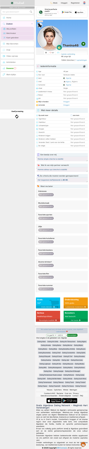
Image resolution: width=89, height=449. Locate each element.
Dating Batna (57, 345)
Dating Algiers (81, 341)
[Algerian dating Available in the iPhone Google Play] (69, 399)
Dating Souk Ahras (80, 378)
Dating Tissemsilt (54, 386)
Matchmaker (11, 33)
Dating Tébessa (58, 382)
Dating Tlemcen (81, 386)
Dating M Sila (56, 364)
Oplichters (58, 390)
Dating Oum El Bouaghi (72, 371)
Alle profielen (11, 29)
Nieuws (49, 390)
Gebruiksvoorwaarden (49, 396)
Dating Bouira (80, 349)
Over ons (68, 393)
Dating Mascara (68, 364)
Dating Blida (53, 349)
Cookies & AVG (49, 393)
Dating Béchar (67, 345)
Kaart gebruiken (12, 38)
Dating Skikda (67, 378)
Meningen (73, 390)
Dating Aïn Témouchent (67, 341)
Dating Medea (79, 364)
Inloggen (64, 3)
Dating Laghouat (45, 364)
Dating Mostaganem (54, 367)
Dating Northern (79, 367)
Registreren (75, 3)
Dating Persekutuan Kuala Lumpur (51, 375)
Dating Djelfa (81, 353)
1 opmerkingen (81, 60)
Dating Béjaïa (78, 345)
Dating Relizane (69, 375)
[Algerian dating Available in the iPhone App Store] (54, 399)
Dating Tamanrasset (45, 382)
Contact (75, 396)
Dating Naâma (68, 367)
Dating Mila (42, 367)
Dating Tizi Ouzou (68, 386)
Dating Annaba (46, 345)
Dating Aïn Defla (53, 341)
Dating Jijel (65, 360)
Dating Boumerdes (45, 353)
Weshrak (18, 3)
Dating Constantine (68, 353)
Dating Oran (48, 371)
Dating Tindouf (80, 382)
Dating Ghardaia (79, 356)
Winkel (65, 390)
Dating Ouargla (58, 371)
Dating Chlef (56, 353)
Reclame (60, 393)
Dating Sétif (41, 378)
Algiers (68, 82)
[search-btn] (31, 12)
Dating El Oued (57, 356)
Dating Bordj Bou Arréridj (67, 349)
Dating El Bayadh (44, 356)
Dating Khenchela (77, 360)
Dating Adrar (42, 341)
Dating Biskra (42, 349)
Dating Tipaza (42, 386)
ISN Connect (62, 448)
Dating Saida (80, 375)
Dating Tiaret (69, 382)
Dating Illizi (56, 360)
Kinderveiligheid (65, 396)
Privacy (76, 393)
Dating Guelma (46, 360)
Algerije (68, 78)
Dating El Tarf (68, 356)
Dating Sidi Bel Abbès (54, 378)
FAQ (81, 396)
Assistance (83, 444)
